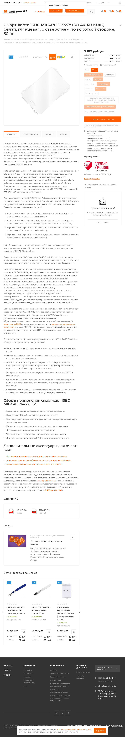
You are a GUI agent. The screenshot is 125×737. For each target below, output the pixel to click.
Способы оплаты (83, 672)
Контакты (28, 670)
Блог (26, 686)
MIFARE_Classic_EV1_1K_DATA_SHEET (22, 510)
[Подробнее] (72, 537)
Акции (7, 675)
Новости (27, 677)
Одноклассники (68, 713)
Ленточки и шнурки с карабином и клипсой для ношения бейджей (38, 460)
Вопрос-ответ (56, 680)
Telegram (62, 713)
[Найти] (91, 11)
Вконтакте (56, 713)
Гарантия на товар (58, 677)
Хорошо (100, 730)
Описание (11, 134)
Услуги (7, 670)
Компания (29, 665)
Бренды (53, 670)
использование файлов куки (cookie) (74, 729)
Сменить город (75, 10)
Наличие (49, 134)
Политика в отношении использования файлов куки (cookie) (60, 697)
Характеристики (30, 134)
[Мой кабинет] (120, 3)
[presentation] (3, 611)
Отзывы (63, 134)
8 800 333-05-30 (106, 678)
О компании (29, 673)
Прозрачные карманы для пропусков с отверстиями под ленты (36, 456)
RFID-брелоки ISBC (53, 490)
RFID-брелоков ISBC (46, 481)
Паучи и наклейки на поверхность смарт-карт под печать (33, 464)
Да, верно (55, 10)
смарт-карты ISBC (12, 324)
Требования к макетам (59, 673)
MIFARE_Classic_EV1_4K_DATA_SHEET (45, 510)
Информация (57, 665)
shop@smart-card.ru (107, 686)
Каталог (8, 665)
